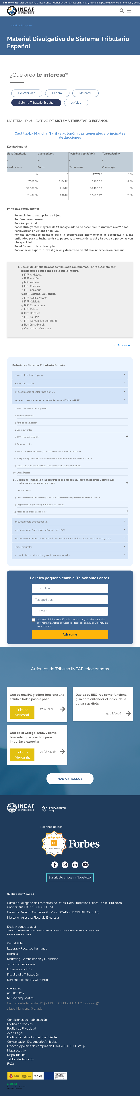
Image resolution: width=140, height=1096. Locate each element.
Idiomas (12, 954)
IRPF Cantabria (32, 290)
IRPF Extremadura (34, 305)
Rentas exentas (24, 444)
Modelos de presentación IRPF (32, 511)
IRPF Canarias (32, 286)
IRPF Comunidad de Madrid (40, 320)
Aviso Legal (15, 1033)
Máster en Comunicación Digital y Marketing (77, 2)
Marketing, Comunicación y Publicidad (32, 959)
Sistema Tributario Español (29, 375)
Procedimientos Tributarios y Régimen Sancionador (42, 555)
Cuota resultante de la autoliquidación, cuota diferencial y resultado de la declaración (58, 497)
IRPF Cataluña (32, 301)
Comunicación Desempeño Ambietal (32, 1041)
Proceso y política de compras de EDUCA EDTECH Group (46, 1046)
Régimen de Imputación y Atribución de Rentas (40, 504)
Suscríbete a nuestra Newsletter (70, 877)
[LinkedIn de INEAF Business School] (75, 864)
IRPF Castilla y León (35, 297)
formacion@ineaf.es (20, 998)
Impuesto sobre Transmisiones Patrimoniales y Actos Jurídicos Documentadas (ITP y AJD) (63, 538)
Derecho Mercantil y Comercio (27, 980)
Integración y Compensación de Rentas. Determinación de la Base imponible (54, 458)
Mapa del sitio (16, 1050)
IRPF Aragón (31, 278)
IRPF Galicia (31, 309)
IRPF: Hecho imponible (28, 437)
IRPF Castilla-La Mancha (40, 293)
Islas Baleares (32, 313)
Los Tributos (120, 345)
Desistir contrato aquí (21, 926)
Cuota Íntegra (23, 472)
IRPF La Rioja (31, 316)
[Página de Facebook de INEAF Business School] (54, 864)
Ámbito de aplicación (27, 422)
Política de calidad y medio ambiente (32, 1037)
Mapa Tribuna (16, 1055)
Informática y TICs (19, 969)
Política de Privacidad (21, 1028)
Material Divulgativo (21, 25)
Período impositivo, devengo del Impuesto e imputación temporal (49, 451)
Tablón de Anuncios (20, 1059)
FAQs (11, 1063)
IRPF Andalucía (33, 274)
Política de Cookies (20, 1024)
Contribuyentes (24, 430)
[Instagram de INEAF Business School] (65, 864)
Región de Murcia (34, 324)
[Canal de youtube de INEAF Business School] (85, 864)
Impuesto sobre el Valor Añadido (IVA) (35, 392)
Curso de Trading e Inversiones (34, 2)
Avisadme (70, 634)
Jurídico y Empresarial (21, 964)
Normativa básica (25, 415)
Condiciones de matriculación (27, 1019)
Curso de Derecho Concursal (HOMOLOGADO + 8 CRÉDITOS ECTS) (53, 912)
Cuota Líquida (24, 490)
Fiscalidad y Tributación (23, 974)
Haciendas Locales (25, 383)
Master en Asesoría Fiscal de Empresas (33, 917)
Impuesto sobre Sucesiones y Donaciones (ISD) (40, 530)
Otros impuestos (23, 547)
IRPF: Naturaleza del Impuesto (32, 408)
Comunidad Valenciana (37, 328)
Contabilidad (15, 943)
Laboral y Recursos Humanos (27, 948)
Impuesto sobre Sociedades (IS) (31, 521)
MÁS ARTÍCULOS (70, 779)
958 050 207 (15, 993)
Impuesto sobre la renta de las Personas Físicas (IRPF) (47, 400)
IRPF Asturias (31, 282)
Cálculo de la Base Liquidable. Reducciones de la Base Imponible (49, 465)
